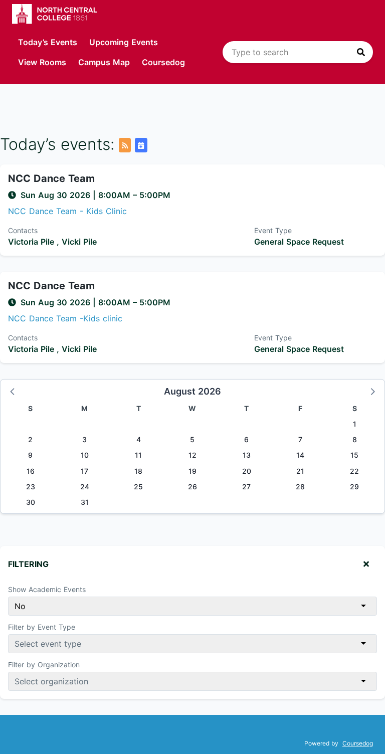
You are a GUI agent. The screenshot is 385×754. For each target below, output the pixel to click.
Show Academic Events (47, 589)
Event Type (273, 230)
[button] (13, 391)
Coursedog (163, 62)
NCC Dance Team (51, 178)
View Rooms (42, 62)
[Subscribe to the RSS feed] (125, 145)
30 (30, 502)
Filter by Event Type (41, 627)
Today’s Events (47, 42)
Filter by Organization (44, 664)
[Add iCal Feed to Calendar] (141, 145)
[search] (298, 52)
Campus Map (104, 62)
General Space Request (299, 242)
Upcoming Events (123, 42)
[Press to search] (361, 52)
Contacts (23, 230)
